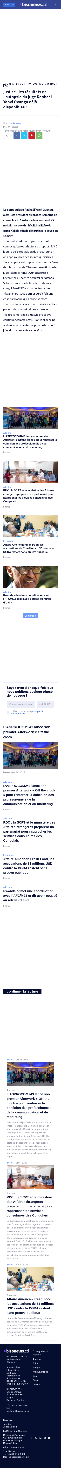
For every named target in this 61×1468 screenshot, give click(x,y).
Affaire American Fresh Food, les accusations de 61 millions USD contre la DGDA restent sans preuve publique (28, 548)
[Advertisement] (30, 42)
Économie (8, 541)
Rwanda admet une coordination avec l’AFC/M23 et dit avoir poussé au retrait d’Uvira (27, 599)
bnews (17, 123)
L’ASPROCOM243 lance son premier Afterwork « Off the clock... (26, 732)
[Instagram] (36, 1438)
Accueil (8, 84)
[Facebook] (17, 135)
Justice (38, 84)
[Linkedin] (40, 1438)
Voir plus (29, 615)
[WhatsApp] (39, 135)
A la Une (7, 433)
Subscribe (45, 704)
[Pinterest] (31, 135)
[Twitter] (24, 135)
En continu (23, 84)
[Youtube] (49, 1438)
